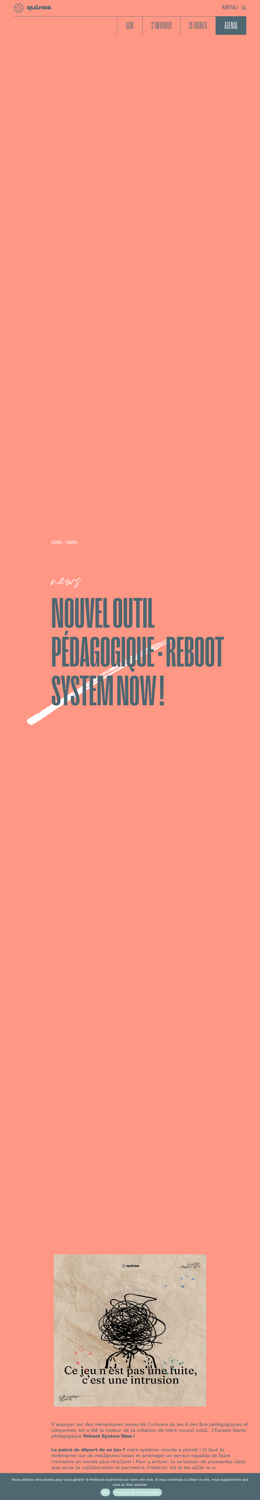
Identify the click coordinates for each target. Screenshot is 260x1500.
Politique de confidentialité (137, 1492)
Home (56, 542)
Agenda (231, 25)
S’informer (161, 25)
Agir (130, 25)
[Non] (253, 1486)
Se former (198, 25)
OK (105, 1492)
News (71, 542)
